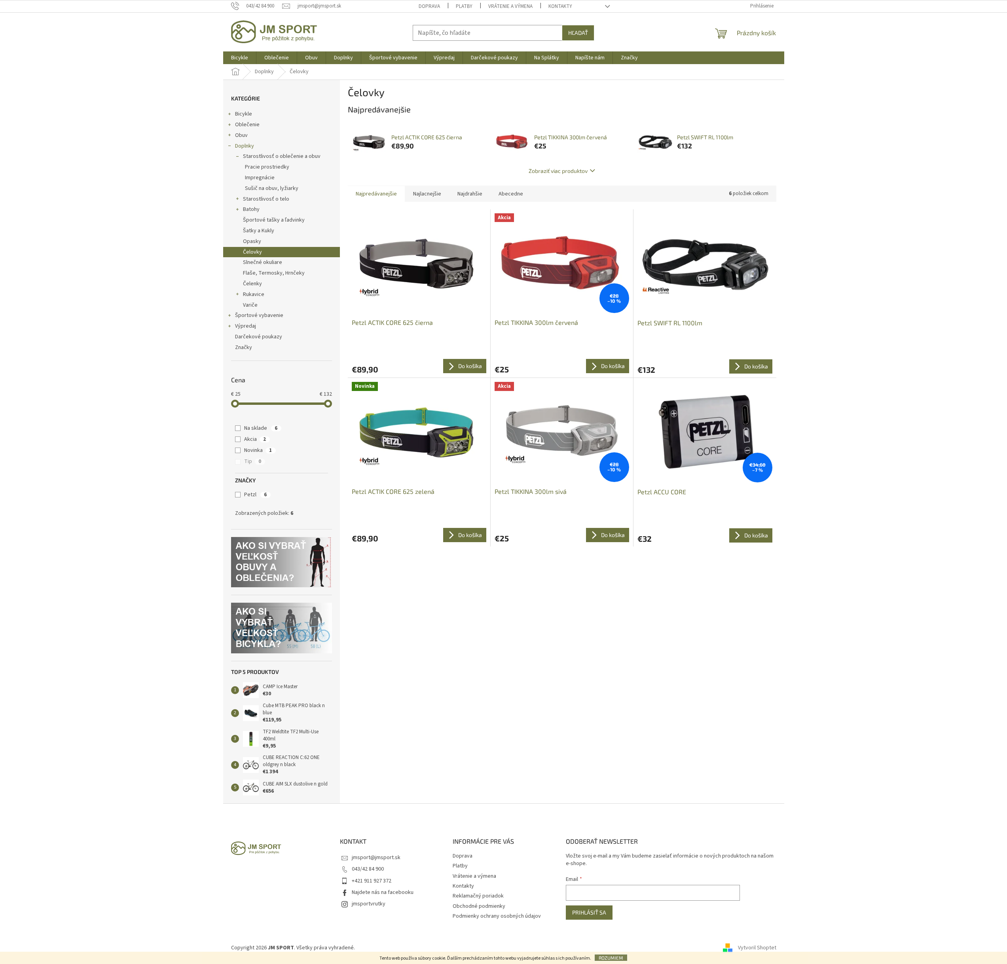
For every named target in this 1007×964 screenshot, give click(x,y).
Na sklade (260, 428)
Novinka (258, 450)
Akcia (255, 439)
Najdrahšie (469, 194)
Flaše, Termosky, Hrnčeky (274, 273)
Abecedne (511, 194)
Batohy (251, 209)
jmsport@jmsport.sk (376, 858)
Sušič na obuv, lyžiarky (271, 188)
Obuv (241, 135)
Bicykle (243, 114)
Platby (464, 6)
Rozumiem (611, 957)
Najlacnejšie (427, 194)
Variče (250, 305)
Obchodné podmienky (479, 906)
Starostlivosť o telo (266, 199)
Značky (243, 347)
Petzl (255, 495)
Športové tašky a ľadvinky (274, 220)
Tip (252, 461)
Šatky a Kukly (258, 231)
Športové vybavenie (259, 315)
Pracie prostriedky (267, 167)
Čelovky (252, 252)
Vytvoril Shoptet (757, 948)
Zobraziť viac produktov (558, 170)
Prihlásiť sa (589, 912)
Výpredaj (245, 326)
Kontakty (560, 6)
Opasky (252, 241)
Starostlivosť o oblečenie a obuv (281, 156)
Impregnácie (260, 178)
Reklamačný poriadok (478, 896)
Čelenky (252, 284)
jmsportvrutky (368, 904)
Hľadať (578, 32)
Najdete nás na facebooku (382, 892)
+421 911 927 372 (371, 881)
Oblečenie (247, 125)
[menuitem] (239, 57)
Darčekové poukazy (258, 337)
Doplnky (244, 146)
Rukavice (253, 294)
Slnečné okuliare (262, 262)
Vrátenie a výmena (510, 6)
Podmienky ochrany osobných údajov (497, 916)
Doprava (429, 6)
